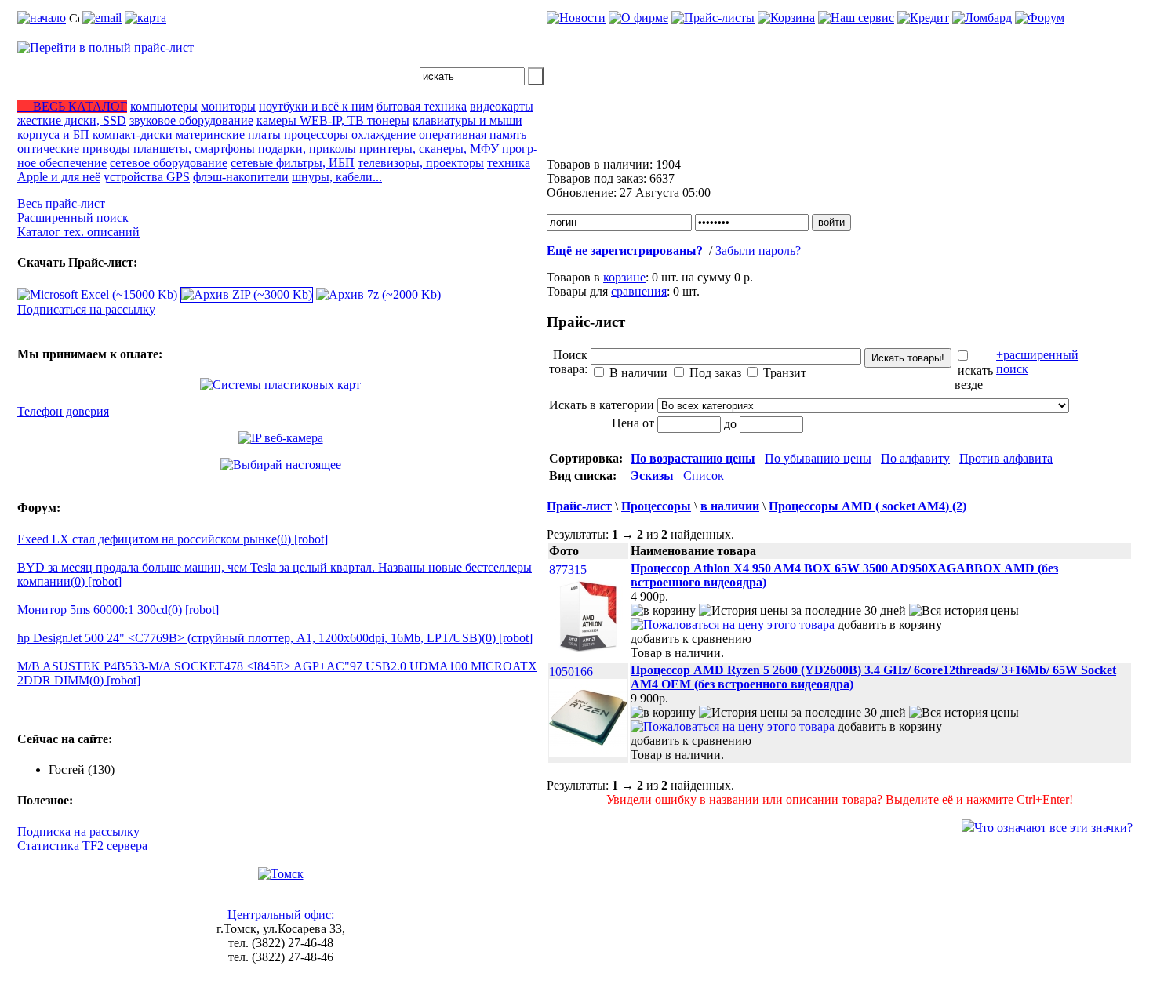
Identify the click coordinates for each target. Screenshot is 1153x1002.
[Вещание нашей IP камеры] (280, 438)
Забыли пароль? (758, 250)
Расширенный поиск (73, 217)
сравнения (639, 291)
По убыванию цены (818, 458)
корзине (624, 277)
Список (703, 475)
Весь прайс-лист (61, 203)
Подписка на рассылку (78, 831)
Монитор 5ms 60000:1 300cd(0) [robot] (118, 609)
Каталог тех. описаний (78, 231)
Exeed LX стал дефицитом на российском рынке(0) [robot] (172, 539)
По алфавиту (915, 458)
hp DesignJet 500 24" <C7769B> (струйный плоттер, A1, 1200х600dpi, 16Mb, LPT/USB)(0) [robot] (275, 637)
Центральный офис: (280, 914)
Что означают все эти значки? (1053, 827)
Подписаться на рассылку (86, 309)
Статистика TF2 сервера (82, 845)
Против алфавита (1006, 458)
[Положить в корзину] (663, 610)
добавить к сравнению (691, 638)
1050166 (571, 671)
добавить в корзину (890, 624)
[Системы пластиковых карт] (280, 384)
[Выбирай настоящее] (280, 464)
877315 (568, 569)
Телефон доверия (63, 411)
